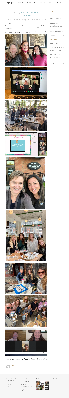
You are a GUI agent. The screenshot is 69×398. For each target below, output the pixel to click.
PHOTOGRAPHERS (33, 19)
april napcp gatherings (37, 358)
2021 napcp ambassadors (13, 358)
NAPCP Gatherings (25, 19)
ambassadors (21, 358)
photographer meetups (33, 359)
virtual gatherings (41, 359)
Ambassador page (17, 32)
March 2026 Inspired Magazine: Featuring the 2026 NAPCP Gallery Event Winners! (56, 52)
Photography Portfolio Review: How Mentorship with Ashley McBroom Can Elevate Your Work (56, 26)
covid (43, 358)
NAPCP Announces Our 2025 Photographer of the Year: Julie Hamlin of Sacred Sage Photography (57, 56)
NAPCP (39, 19)
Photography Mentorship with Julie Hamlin (27, 382)
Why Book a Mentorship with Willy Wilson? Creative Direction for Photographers (56, 18)
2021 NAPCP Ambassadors (16, 27)
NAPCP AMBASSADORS (17, 19)
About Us (54, 380)
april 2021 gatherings (28, 358)
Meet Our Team (55, 382)
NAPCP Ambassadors (16, 359)
